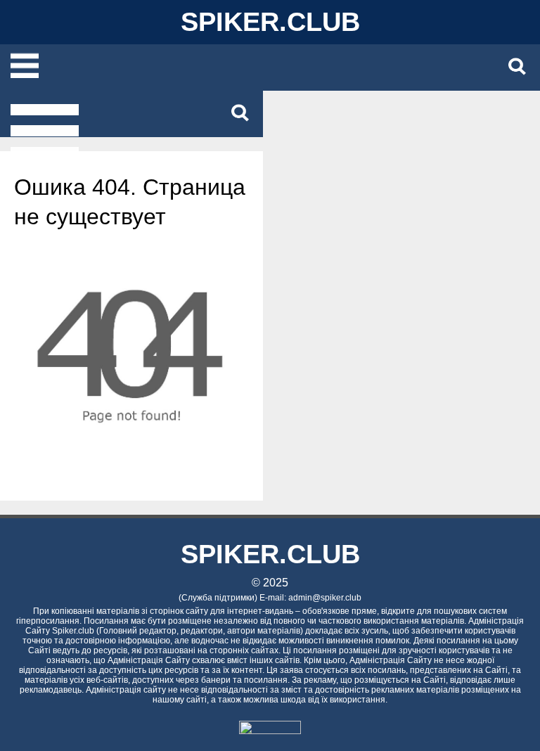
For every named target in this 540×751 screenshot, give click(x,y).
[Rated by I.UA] (270, 730)
